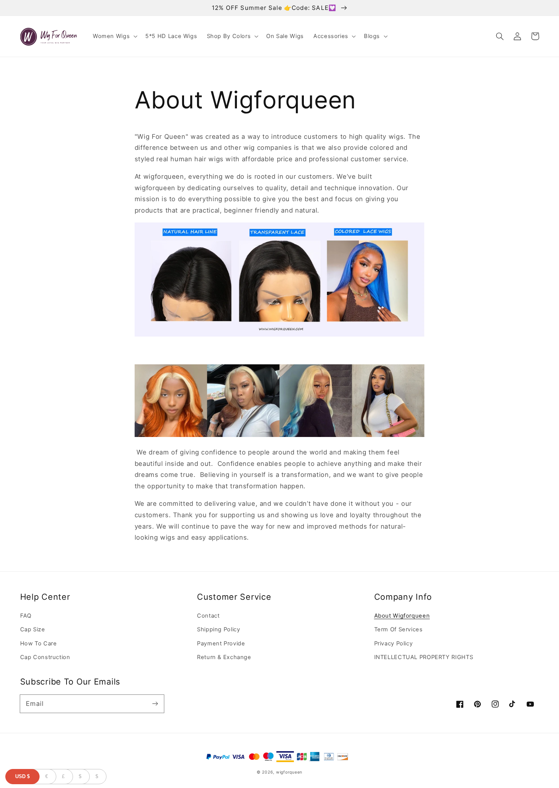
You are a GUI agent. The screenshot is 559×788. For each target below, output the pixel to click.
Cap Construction (45, 657)
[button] (114, 36)
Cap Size (32, 629)
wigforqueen (289, 772)
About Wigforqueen (402, 615)
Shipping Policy (218, 629)
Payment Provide (221, 643)
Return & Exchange (224, 657)
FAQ (26, 615)
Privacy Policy (393, 643)
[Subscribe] (155, 703)
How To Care (38, 643)
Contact (208, 615)
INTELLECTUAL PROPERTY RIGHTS (423, 657)
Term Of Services (398, 629)
